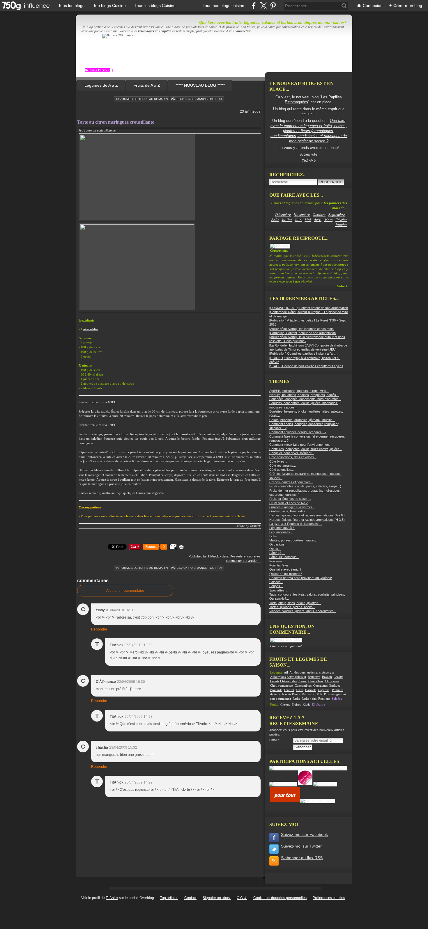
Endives (334, 685)
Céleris (274, 681)
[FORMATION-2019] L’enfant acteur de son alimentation (308, 308)
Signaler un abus (217, 898)
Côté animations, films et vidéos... (292, 457)
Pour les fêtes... (280, 565)
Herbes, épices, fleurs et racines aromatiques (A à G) (307, 515)
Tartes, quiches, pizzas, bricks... (292, 607)
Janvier (341, 225)
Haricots (310, 690)
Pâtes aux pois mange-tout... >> (197, 99)
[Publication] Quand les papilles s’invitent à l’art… (303, 353)
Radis (296, 698)
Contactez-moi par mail (286, 646)
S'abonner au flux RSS (302, 857)
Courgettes (320, 685)
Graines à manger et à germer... (291, 507)
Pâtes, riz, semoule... (284, 557)
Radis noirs (309, 698)
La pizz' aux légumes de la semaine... (295, 523)
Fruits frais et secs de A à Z (288, 503)
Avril (317, 220)
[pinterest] (273, 5)
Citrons (285, 704)
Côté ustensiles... (281, 469)
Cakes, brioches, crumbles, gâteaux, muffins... (302, 420)
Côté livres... (278, 461)
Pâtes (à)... (277, 553)
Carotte (338, 676)
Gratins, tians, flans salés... (288, 511)
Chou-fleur (315, 681)
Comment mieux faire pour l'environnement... (300, 444)
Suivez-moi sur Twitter (301, 846)
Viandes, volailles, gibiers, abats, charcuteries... (302, 611)
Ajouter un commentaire (125, 591)
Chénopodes (288, 681)
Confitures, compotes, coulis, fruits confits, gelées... (305, 449)
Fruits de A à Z (146, 85)
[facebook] (253, 5)
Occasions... (278, 544)
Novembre (302, 214)
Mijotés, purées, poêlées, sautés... (293, 540)
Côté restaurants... (282, 465)
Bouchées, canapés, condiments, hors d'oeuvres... (305, 399)
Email (273, 740)
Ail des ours (297, 672)
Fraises (296, 704)
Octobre (319, 214)
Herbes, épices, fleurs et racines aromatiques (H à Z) (307, 519)
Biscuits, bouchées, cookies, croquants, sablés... (304, 395)
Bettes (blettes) (296, 676)
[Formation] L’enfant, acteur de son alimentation (302, 333)
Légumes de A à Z (101, 85)
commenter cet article (241, 560)
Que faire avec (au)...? (285, 569)
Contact (190, 898)
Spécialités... (278, 590)
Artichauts (314, 672)
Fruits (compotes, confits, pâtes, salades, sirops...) (305, 486)
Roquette (324, 698)
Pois (319, 694)
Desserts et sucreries (245, 556)
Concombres (303, 685)
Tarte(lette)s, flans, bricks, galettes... (295, 603)
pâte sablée (90, 329)
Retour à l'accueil (97, 70)
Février (341, 220)
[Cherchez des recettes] (317, 800)
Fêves (299, 690)
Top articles (169, 898)
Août (275, 220)
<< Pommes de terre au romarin (141, 99)
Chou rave (332, 681)
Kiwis (306, 704)
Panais (296, 694)
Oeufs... (275, 548)
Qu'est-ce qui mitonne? (285, 573)
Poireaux (308, 694)
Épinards (276, 690)
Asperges (328, 672)
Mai (308, 220)
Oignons (323, 690)
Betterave (314, 676)
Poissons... (277, 561)
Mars (328, 220)
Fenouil (289, 690)
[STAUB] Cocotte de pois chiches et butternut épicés (306, 366)
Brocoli (327, 676)
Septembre (336, 214)
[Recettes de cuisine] (285, 800)
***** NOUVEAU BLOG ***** (200, 85)
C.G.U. (242, 898)
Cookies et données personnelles (280, 898)
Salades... (276, 582)
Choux (302, 681)
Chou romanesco (281, 685)
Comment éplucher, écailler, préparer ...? (297, 432)
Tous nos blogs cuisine (223, 5)
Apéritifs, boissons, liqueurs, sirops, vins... (299, 390)
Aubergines (278, 676)
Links (273, 536)
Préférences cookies (329, 898)
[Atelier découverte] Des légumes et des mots (301, 329)
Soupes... (276, 586)
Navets (286, 694)
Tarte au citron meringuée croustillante (115, 122)
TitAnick (112, 898)
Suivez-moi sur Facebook (304, 834)
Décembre (283, 214)
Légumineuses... (281, 532)
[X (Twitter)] (263, 5)
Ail (286, 672)
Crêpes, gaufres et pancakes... (291, 482)
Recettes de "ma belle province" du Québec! (300, 578)
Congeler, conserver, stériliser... (291, 453)
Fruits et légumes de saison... (290, 498)
